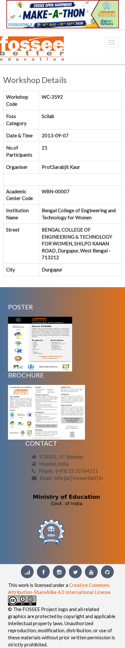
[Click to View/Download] (40, 343)
